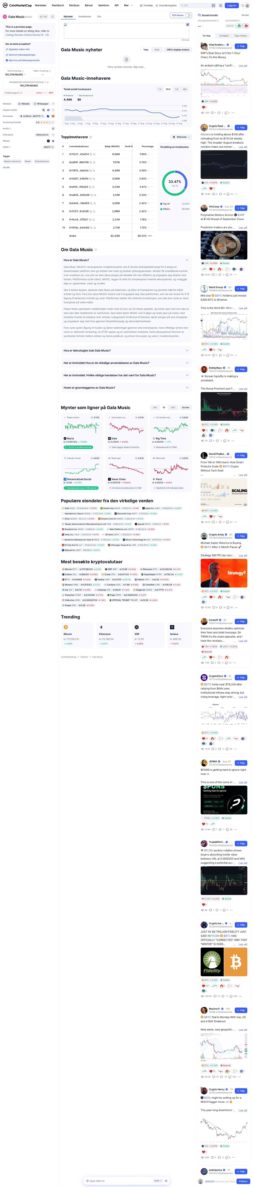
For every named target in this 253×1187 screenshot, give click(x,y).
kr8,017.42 (120, 574)
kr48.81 (113, 589)
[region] (86, 5)
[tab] (145, 49)
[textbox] (221, 1181)
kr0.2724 (114, 579)
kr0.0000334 (128, 595)
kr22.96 (134, 600)
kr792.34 (163, 574)
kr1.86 (123, 584)
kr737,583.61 (83, 569)
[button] (128, 5)
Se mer (245, 15)
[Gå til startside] (17, 5)
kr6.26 (153, 579)
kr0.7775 (154, 589)
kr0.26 (79, 605)
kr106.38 (162, 584)
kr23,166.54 (161, 569)
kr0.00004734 (85, 600)
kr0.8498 (78, 579)
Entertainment (42, 161)
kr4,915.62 (82, 584)
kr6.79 (78, 589)
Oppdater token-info (19, 49)
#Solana (205, 134)
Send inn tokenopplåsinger (22, 54)
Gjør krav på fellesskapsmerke (24, 60)
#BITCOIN (213, 935)
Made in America (12, 161)
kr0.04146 (84, 595)
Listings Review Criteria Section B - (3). (27, 34)
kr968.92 (81, 574)
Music (28, 161)
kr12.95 (122, 569)
